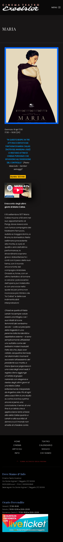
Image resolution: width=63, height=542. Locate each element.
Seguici (46, 449)
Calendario (45, 445)
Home (17, 441)
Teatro (46, 441)
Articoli (17, 449)
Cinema (17, 445)
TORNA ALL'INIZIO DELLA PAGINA (32, 461)
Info (17, 453)
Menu (55, 7)
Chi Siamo (45, 453)
